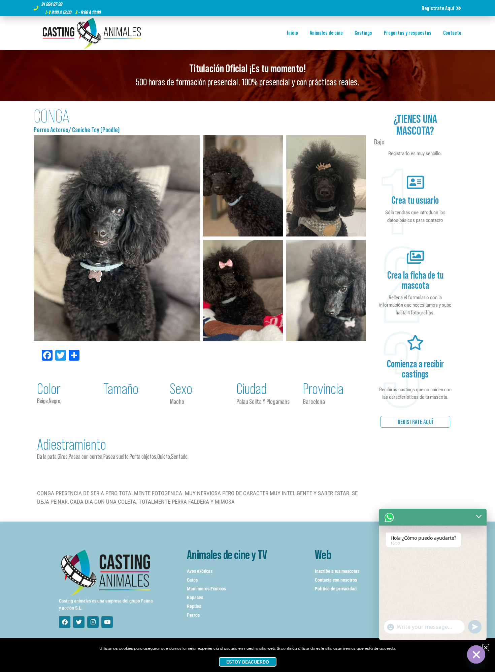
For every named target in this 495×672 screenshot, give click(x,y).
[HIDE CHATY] (476, 654)
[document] (247, 336)
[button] (485, 647)
